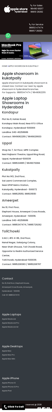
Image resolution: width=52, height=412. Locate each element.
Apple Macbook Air (10, 327)
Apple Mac (6, 351)
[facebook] (43, 409)
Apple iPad (6, 390)
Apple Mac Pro (8, 355)
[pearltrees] (48, 409)
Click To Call (16, 406)
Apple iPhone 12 (9, 383)
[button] (4, 51)
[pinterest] (39, 409)
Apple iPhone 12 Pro (10, 386)
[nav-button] (8, 38)
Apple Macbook (9, 319)
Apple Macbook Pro (10, 323)
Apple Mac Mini (8, 359)
